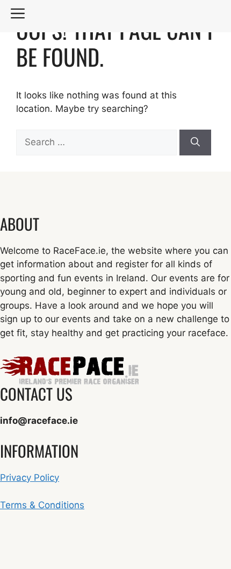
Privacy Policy (29, 477)
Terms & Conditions (42, 505)
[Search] (195, 142)
